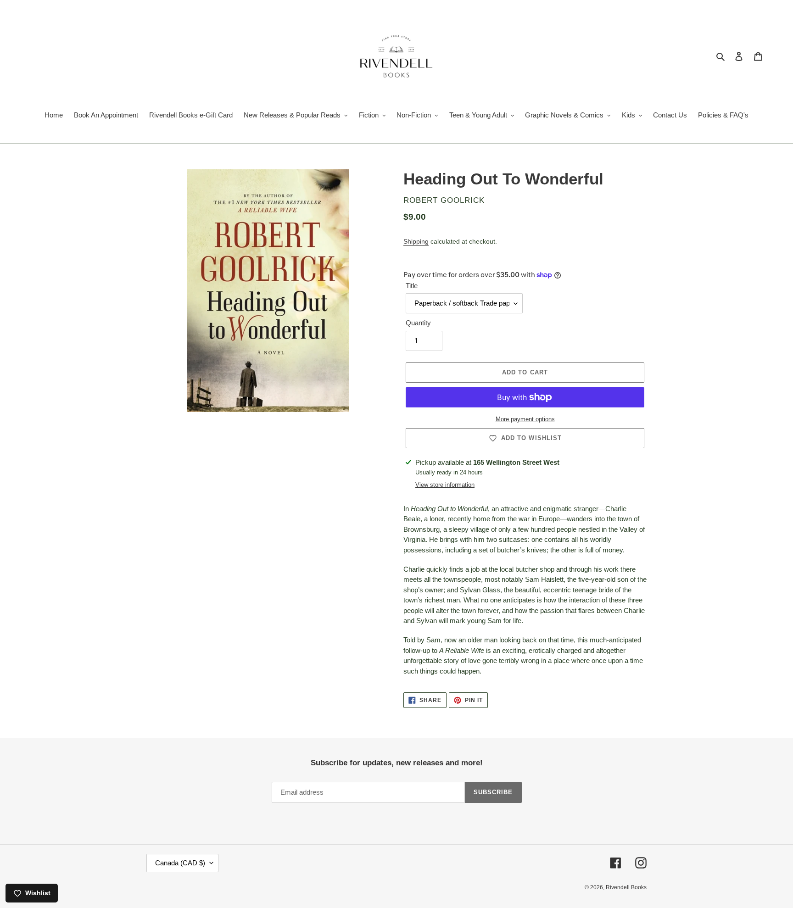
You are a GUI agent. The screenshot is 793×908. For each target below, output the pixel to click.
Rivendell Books (626, 887)
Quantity (418, 323)
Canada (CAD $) (180, 863)
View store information (445, 484)
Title (412, 286)
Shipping (416, 241)
